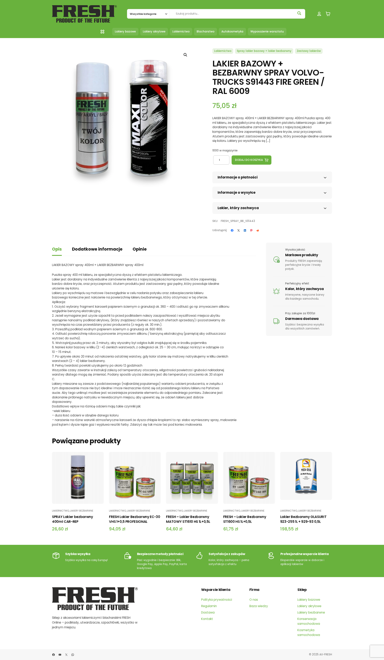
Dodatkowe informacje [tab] (97, 249)
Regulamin (209, 606)
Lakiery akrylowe (309, 606)
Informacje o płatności (238, 177)
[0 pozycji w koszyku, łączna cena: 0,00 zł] (328, 14)
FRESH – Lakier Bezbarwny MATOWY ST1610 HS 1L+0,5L (188, 519)
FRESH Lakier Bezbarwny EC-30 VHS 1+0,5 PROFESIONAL (134, 519)
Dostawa (208, 612)
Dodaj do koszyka (249, 160)
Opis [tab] (57, 249)
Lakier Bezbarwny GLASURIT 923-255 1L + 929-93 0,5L (303, 519)
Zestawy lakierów (309, 51)
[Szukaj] (299, 13)
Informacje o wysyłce (236, 192)
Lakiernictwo (222, 51)
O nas (253, 600)
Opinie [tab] (140, 249)
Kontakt (207, 619)
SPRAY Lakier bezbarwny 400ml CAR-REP (72, 519)
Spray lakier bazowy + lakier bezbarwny (264, 51)
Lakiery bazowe (308, 600)
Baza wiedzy (258, 606)
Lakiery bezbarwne (81, 510)
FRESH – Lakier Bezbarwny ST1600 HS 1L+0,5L (244, 519)
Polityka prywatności (216, 600)
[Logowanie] (319, 14)
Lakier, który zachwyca (238, 208)
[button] (185, 54)
